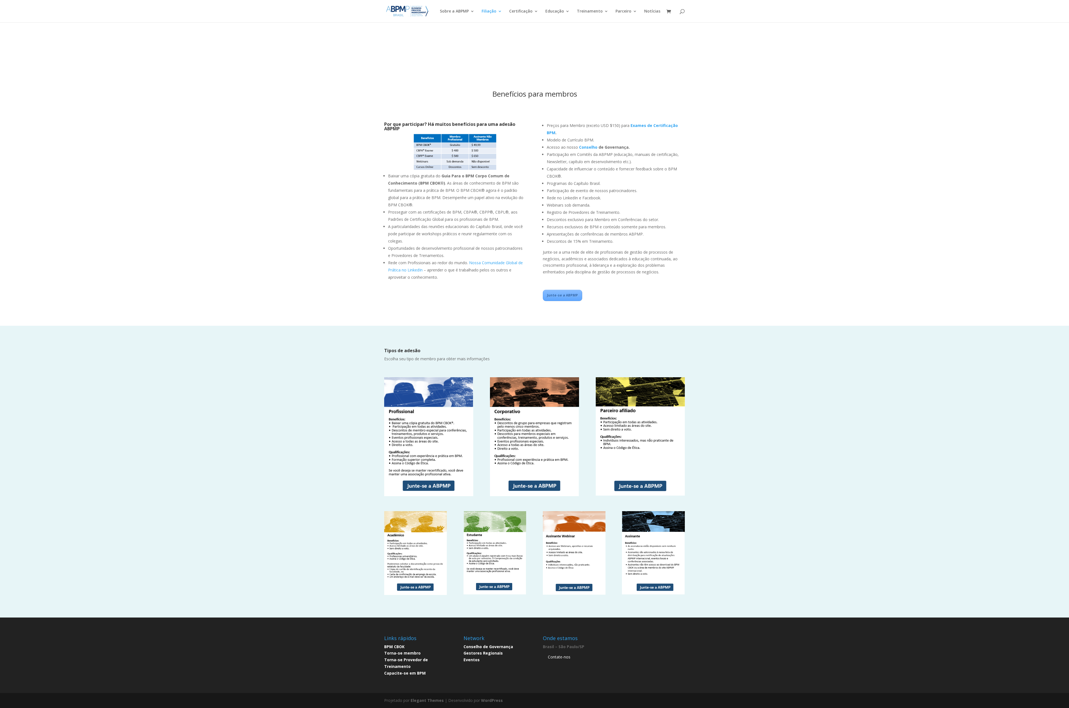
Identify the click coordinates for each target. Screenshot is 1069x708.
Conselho (589, 147)
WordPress (492, 700)
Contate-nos (559, 657)
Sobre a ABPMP (454, 11)
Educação (554, 11)
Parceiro (623, 11)
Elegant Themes (427, 700)
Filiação (489, 11)
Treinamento (590, 11)
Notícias (652, 11)
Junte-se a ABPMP (562, 295)
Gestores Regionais (483, 653)
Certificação (521, 11)
